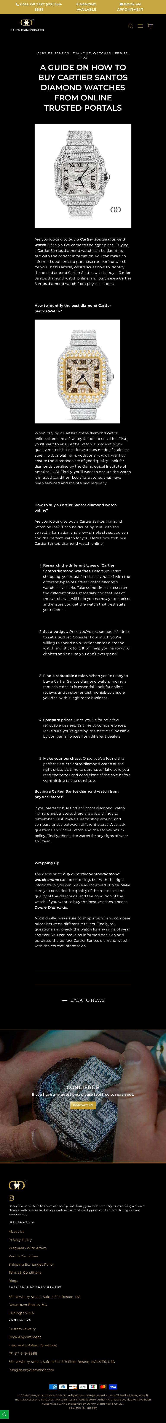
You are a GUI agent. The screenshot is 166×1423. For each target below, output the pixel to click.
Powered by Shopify (83, 1407)
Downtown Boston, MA (28, 1305)
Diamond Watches (92, 53)
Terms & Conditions (25, 1272)
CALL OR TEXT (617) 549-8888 (40, 6)
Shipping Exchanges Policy (31, 1264)
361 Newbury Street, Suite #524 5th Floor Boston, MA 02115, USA (62, 1362)
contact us (83, 1105)
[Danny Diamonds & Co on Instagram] (11, 1198)
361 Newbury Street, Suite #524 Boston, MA (45, 1297)
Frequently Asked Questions (32, 1345)
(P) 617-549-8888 (23, 1353)
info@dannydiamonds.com (31, 1370)
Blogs (13, 1281)
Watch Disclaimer (23, 1256)
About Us (16, 1232)
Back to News (86, 1000)
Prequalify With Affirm (28, 1248)
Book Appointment (25, 1337)
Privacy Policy (20, 1240)
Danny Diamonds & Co (27, 30)
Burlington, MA (21, 1313)
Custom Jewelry (22, 1329)
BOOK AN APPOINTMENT (130, 6)
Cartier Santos (53, 53)
